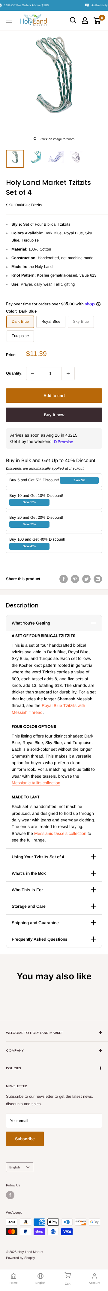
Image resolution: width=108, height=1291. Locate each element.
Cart (67, 1283)
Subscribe (25, 1138)
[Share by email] (98, 579)
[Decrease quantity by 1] (32, 373)
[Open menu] (9, 20)
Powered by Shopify (20, 1258)
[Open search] (73, 20)
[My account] (85, 20)
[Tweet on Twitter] (86, 579)
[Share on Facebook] (63, 579)
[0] (97, 20)
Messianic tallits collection (36, 782)
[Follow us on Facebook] (10, 1195)
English (14, 1167)
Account (94, 1282)
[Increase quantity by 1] (68, 373)
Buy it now (54, 414)
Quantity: (14, 373)
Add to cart (54, 395)
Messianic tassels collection (60, 833)
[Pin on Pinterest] (75, 579)
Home (14, 1282)
